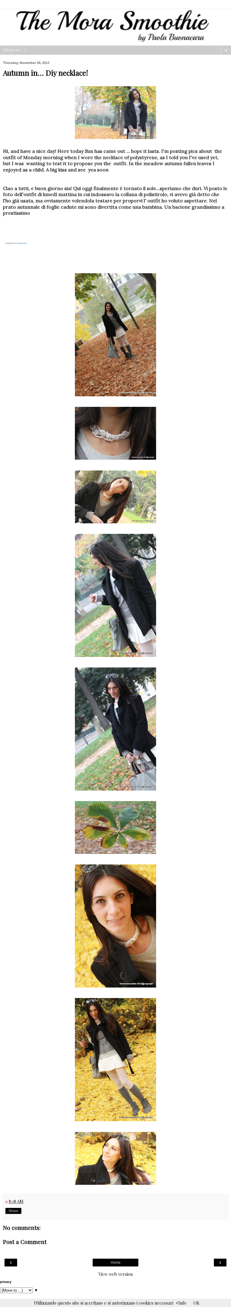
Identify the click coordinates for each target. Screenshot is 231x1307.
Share (13, 1211)
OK (196, 1303)
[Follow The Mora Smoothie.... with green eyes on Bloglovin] (16, 244)
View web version (115, 1274)
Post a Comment (25, 1241)
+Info (181, 1303)
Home (116, 1262)
